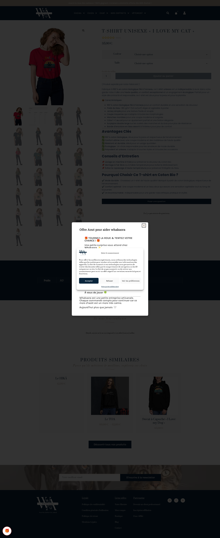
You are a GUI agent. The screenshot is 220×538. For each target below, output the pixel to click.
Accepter (89, 281)
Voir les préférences (131, 281)
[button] (144, 225)
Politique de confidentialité (110, 286)
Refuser (109, 281)
